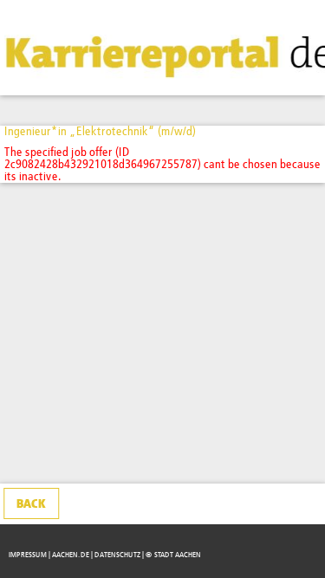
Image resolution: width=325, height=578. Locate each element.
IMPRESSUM (28, 555)
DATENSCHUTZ (117, 555)
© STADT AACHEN (173, 555)
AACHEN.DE (70, 555)
